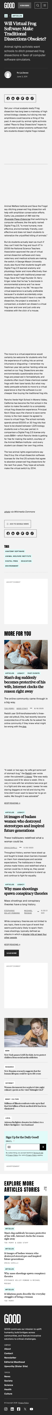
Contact (8, 1353)
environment (11, 566)
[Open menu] (45, 5)
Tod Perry (9, 708)
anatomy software (14, 551)
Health (7, 1389)
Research (9, 1067)
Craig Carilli (10, 848)
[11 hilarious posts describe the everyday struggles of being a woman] (26, 1295)
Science (8, 1385)
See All (45, 1188)
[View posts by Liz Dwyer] (7, 74)
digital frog (11, 561)
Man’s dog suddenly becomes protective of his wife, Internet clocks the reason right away (24, 684)
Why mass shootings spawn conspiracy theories (26, 891)
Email (10, 1141)
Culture (8, 1393)
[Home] (6, 16)
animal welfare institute (18, 556)
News (7, 1376)
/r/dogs (28, 776)
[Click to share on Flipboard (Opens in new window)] (22, 98)
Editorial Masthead (14, 1362)
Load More (12, 953)
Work (7, 1051)
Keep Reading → (12, 803)
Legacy (20, 673)
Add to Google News (19, 524)
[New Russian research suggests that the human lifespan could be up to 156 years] (26, 1069)
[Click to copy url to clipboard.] (32, 98)
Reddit (28, 773)
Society (8, 1380)
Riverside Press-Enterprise (17, 219)
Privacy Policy (12, 1155)
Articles (17, 16)
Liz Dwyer (24, 72)
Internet (9, 1083)
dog (24, 726)
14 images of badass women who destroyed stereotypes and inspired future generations (24, 823)
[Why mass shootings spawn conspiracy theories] (26, 1276)
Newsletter (10, 1357)
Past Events (34, 673)
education (26, 561)
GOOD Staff (22, 708)
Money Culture (12, 1099)
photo (7, 511)
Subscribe (24, 5)
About (7, 1348)
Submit (44, 1148)
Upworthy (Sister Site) (16, 1366)
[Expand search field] (38, 5)
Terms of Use (38, 1153)
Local (8, 1118)
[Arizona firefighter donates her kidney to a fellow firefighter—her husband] (26, 1120)
